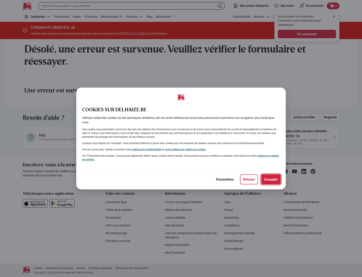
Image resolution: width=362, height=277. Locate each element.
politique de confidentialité (146, 149)
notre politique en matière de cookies (185, 149)
